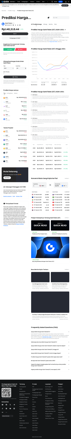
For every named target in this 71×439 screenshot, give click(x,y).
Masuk (55, 1)
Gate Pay (34, 411)
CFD (33, 404)
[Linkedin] (20, 25)
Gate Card (34, 413)
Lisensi (21, 411)
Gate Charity (35, 423)
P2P (33, 386)
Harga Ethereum (62, 412)
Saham (34, 406)
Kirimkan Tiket (19, 196)
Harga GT (60, 407)
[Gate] (5, 1)
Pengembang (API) (49, 406)
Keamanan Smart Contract (49, 403)
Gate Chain (22, 420)
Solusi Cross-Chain (49, 418)
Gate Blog (60, 391)
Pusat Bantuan (48, 398)
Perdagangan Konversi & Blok (37, 389)
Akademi (60, 386)
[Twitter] (15, 25)
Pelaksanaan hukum (24, 423)
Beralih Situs (65, 5)
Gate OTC (34, 420)
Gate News (60, 389)
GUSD (20, 418)
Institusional (48, 389)
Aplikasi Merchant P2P (50, 411)
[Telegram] (18, 25)
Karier (20, 389)
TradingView (48, 416)
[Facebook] (13, 25)
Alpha (33, 409)
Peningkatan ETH (62, 400)
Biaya (46, 396)
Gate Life (34, 416)
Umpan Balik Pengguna (50, 391)
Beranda (4, 10)
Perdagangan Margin (37, 395)
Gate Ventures (22, 427)
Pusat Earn (34, 397)
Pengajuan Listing (49, 400)
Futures (34, 402)
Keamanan (21, 413)
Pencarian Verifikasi (49, 409)
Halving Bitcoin (61, 398)
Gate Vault (34, 430)
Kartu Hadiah (35, 418)
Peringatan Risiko (23, 399)
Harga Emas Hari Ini (62, 419)
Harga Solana (61, 417)
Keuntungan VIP (49, 386)
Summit (21, 425)
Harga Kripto (61, 405)
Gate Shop (34, 425)
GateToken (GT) (23, 416)
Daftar (60, 1)
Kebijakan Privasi (23, 402)
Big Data (60, 403)
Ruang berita (22, 391)
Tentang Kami (22, 386)
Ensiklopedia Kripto (62, 393)
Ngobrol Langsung (7, 196)
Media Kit (21, 406)
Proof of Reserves (23, 409)
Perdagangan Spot (36, 392)
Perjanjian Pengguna (24, 397)
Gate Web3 (35, 427)
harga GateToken (53, 41)
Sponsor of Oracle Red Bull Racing (24, 394)
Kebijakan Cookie (23, 404)
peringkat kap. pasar (46, 336)
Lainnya (66, 178)
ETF (33, 399)
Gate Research (61, 396)
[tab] (36, 24)
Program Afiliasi (48, 413)
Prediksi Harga (11, 10)
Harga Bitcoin (61, 410)
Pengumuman (48, 393)
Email (14, 196)
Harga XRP (60, 414)
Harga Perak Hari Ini (62, 421)
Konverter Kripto (62, 424)
